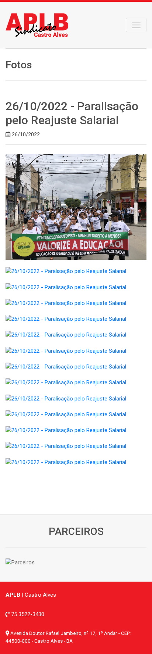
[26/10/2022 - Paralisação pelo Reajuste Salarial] (76, 206)
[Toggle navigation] (136, 25)
